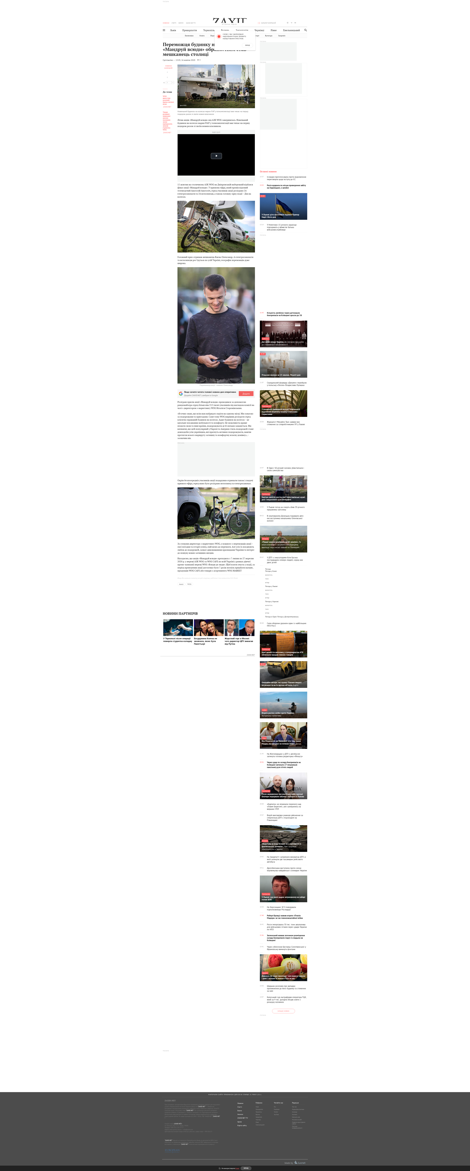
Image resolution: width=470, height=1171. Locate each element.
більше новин (283, 1011)
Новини (166, 23)
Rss (275, 1107)
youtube (295, 23)
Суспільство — (169, 60)
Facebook (276, 1109)
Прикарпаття (189, 30)
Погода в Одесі (271, 617)
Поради (213, 36)
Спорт (256, 36)
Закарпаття (242, 30)
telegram (291, 23)
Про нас (294, 1107)
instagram (287, 23)
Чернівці (259, 30)
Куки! (237, 1168)
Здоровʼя (281, 36)
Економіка (189, 36)
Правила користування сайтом (298, 1123)
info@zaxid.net (188, 1129)
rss (306, 23)
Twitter (276, 1112)
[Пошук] (305, 30)
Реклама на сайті (297, 1120)
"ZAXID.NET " (202, 1106)
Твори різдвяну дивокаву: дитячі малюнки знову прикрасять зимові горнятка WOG (167, 121)
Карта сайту (242, 1125)
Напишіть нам (296, 1117)
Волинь (225, 30)
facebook (280, 23)
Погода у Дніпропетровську (288, 617)
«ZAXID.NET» (178, 1124)
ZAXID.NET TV (191, 23)
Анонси (240, 1114)
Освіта (202, 36)
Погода (268, 569)
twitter (284, 23)
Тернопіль (209, 30)
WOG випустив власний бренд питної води (168, 100)
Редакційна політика (298, 1109)
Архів (239, 1122)
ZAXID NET (229, 20)
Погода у (271, 571)
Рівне (274, 30)
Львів (173, 30)
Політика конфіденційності (297, 1127)
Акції (181, 584)
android (299, 23)
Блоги (181, 23)
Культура (268, 36)
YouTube (276, 1114)
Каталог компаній (268, 23)
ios (303, 23)
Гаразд (247, 45)
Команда (294, 1112)
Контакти (294, 1114)
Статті (174, 23)
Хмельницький (291, 30)
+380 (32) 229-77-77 (177, 1127)
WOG (184, 105)
